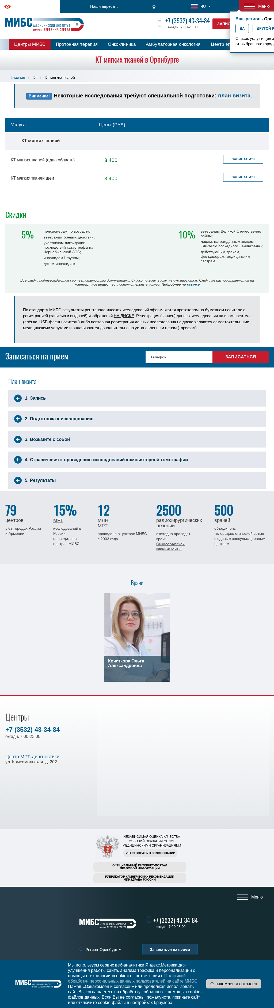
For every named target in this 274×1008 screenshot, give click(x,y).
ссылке (193, 284)
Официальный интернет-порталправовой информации (139, 867)
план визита (234, 95)
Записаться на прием (170, 949)
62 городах (18, 528)
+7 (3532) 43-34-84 (187, 21)
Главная (18, 77)
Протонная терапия (77, 44)
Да (242, 28)
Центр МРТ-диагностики (32, 756)
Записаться (243, 159)
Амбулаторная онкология (173, 44)
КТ (35, 77)
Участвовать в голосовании (150, 853)
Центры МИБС (30, 44)
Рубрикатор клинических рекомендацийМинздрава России (139, 878)
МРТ (58, 520)
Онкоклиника (122, 44)
